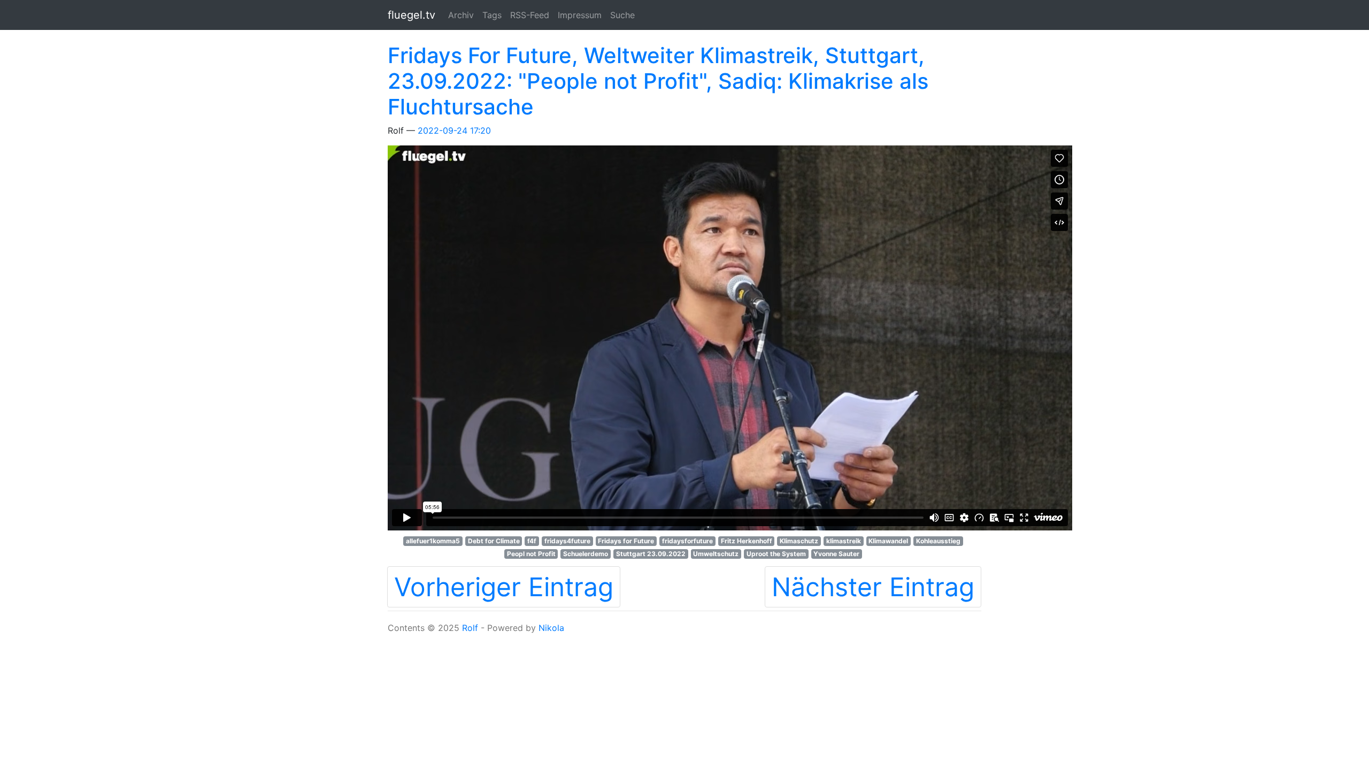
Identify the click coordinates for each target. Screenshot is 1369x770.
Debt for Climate (494, 541)
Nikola (551, 627)
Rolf (470, 627)
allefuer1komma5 (433, 541)
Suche (622, 15)
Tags (492, 15)
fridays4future (567, 541)
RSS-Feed (529, 15)
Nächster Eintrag (873, 587)
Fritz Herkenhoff (746, 541)
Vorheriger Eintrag (503, 587)
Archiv (461, 15)
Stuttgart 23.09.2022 (651, 554)
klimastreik (843, 541)
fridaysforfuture (687, 541)
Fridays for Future (626, 541)
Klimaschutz (799, 541)
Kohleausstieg (938, 541)
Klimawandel (888, 541)
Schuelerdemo (585, 554)
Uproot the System (776, 554)
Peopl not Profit (531, 554)
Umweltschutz (716, 554)
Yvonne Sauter (836, 554)
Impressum (580, 15)
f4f (531, 541)
